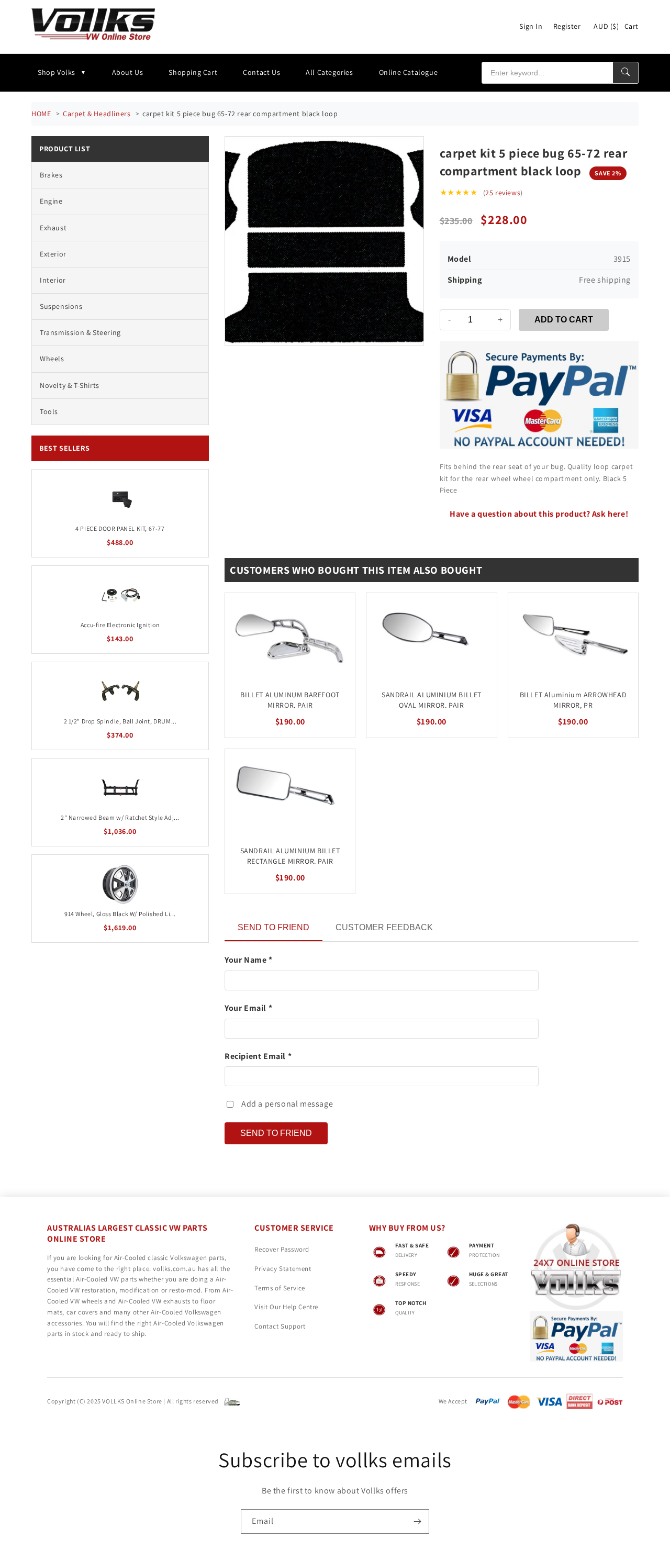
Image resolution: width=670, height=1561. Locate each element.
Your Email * (248, 1007)
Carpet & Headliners (96, 113)
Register (567, 26)
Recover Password (281, 1249)
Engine (51, 201)
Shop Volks (56, 72)
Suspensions (61, 306)
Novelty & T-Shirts (69, 385)
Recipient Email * (258, 1056)
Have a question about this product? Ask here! (539, 513)
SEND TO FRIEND (273, 927)
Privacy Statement (282, 1268)
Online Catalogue (408, 72)
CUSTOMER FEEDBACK (384, 927)
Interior (53, 280)
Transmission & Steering (80, 332)
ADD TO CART (563, 319)
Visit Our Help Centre (286, 1306)
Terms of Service (279, 1288)
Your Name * (249, 959)
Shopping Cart (193, 72)
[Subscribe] (417, 1521)
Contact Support (279, 1326)
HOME (41, 113)
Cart (631, 26)
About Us (127, 72)
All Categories (329, 72)
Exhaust (53, 227)
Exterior (53, 254)
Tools (49, 411)
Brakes (51, 175)
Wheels (52, 358)
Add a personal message (287, 1103)
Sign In (530, 26)
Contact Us (261, 72)
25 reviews (502, 192)
